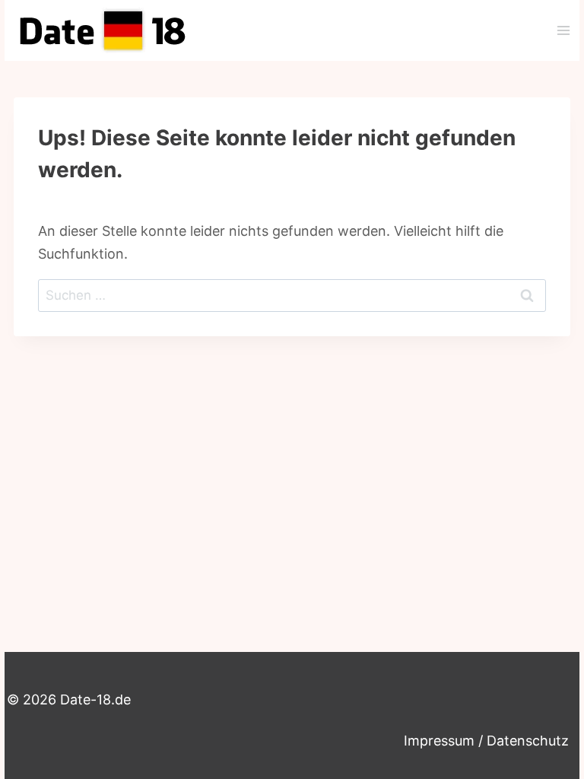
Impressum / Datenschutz (486, 741)
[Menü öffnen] (563, 30)
